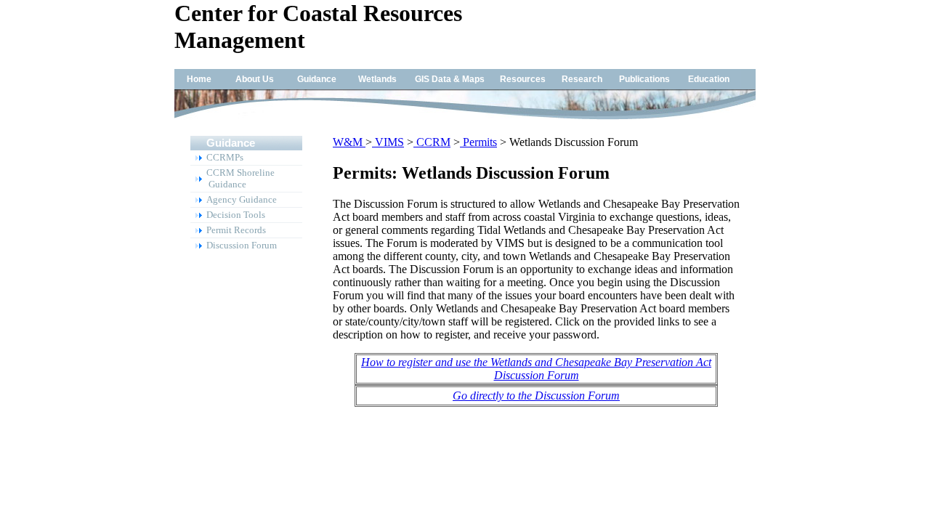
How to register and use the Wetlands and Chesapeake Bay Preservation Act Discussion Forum (536, 368)
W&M (349, 142)
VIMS (388, 142)
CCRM (431, 142)
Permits (478, 142)
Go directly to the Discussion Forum (536, 395)
